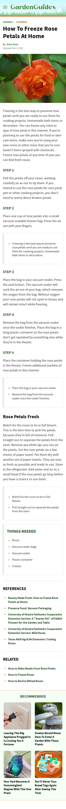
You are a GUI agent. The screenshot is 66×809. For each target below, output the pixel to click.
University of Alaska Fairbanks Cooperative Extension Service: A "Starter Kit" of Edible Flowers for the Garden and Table (35, 618)
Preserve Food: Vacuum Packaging (30, 608)
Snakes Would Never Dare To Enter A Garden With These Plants (48, 738)
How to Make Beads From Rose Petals (32, 668)
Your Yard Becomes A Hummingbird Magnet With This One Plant (17, 787)
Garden (7, 22)
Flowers (21, 22)
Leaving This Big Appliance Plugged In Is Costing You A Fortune (17, 738)
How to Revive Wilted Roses (25, 681)
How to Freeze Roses (21, 675)
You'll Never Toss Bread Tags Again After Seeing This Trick (45, 787)
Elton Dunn (12, 44)
